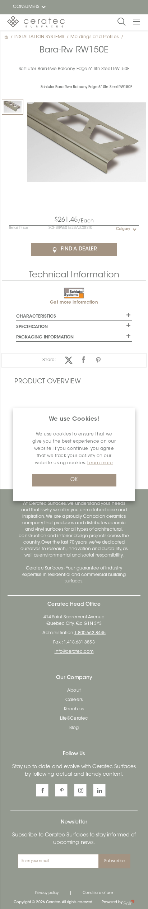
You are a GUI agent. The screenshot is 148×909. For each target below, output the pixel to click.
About (73, 690)
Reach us (74, 709)
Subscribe (114, 861)
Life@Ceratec (74, 718)
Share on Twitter (68, 360)
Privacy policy (47, 893)
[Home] (7, 37)
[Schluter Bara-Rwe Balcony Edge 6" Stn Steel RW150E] (12, 106)
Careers (73, 700)
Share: (49, 360)
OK (74, 480)
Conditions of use (98, 893)
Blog (74, 728)
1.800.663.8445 (90, 633)
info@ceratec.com (74, 652)
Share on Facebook (83, 360)
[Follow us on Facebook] (42, 790)
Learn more (100, 463)
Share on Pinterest (98, 360)
